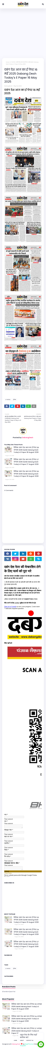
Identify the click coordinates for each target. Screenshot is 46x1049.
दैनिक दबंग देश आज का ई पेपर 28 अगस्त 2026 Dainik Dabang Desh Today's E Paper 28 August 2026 (26, 449)
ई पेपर (14, 399)
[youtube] (23, 559)
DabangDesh (8, 86)
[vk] (7, 559)
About (22, 1040)
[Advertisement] (23, 32)
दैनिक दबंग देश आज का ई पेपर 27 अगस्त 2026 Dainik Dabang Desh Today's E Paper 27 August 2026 (26, 461)
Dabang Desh (16, 1044)
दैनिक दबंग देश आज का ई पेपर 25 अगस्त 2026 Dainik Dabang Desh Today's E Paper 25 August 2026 (26, 919)
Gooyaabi (23, 1045)
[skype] (38, 559)
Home (7, 62)
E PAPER (12, 62)
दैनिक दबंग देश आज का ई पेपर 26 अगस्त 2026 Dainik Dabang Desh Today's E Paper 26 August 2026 (26, 473)
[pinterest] (38, 554)
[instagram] (15, 559)
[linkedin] (23, 554)
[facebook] (7, 554)
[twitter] (15, 554)
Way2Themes (29, 1044)
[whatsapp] (30, 559)
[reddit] (30, 554)
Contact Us (29, 1040)
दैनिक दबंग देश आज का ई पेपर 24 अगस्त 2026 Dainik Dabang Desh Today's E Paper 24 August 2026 (26, 931)
